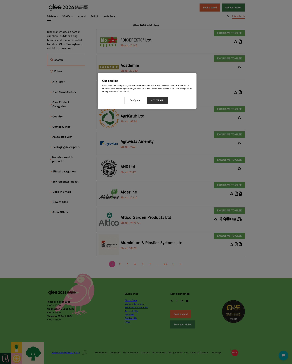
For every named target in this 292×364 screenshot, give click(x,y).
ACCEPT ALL (157, 100)
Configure (135, 100)
